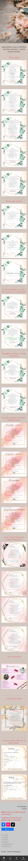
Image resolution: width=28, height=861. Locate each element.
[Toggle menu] (25, 2)
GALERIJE (5, 839)
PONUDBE (5, 837)
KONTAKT (6, 841)
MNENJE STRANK (7, 844)
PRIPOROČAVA (7, 846)
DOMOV (5, 835)
